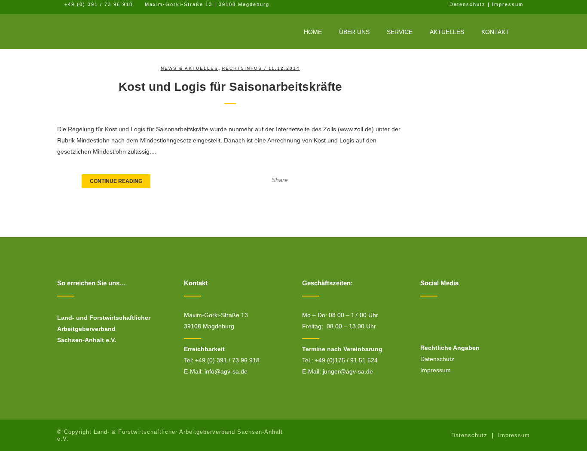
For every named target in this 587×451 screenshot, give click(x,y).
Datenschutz (467, 4)
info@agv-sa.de (226, 371)
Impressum (507, 4)
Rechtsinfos (242, 68)
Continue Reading (116, 181)
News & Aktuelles (189, 68)
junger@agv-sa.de (348, 371)
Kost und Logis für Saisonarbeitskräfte (230, 86)
